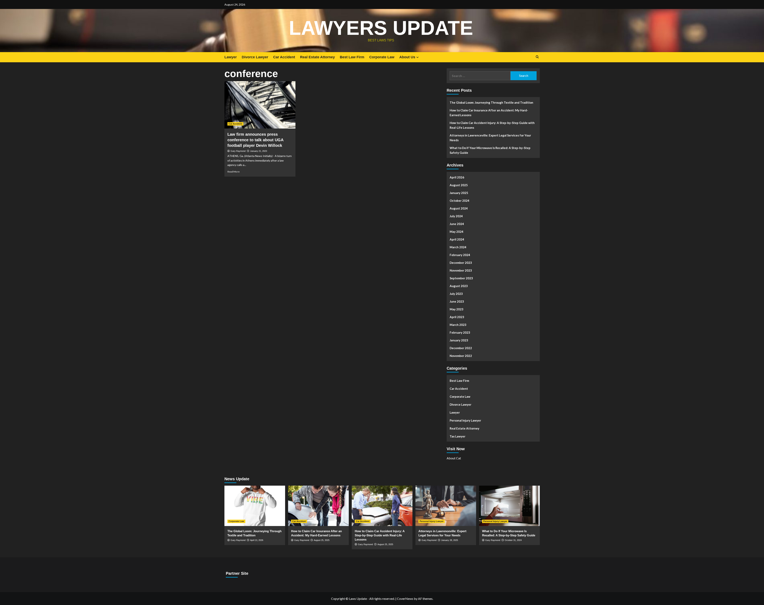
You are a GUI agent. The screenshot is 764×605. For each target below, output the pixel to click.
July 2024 (456, 216)
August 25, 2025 (321, 540)
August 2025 (459, 185)
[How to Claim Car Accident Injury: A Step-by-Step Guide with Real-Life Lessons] (382, 506)
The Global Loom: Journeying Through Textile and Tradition (491, 102)
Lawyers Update (381, 28)
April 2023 (457, 317)
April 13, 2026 (256, 540)
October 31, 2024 (513, 540)
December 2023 (461, 262)
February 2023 (460, 332)
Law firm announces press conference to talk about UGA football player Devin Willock (255, 140)
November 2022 (461, 356)
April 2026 (457, 177)
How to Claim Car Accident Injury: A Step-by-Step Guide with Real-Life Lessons (492, 125)
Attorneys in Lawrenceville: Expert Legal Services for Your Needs (490, 137)
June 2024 (457, 224)
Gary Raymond (238, 151)
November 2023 (461, 270)
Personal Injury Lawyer (465, 420)
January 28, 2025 (449, 540)
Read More (233, 171)
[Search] (537, 57)
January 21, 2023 (258, 151)
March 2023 (458, 324)
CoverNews (405, 598)
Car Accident (284, 57)
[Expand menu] (417, 57)
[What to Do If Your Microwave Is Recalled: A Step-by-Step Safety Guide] (509, 506)
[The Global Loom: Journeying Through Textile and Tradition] (254, 506)
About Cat (454, 458)
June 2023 (457, 301)
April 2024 (457, 239)
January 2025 (459, 193)
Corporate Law (381, 57)
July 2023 (456, 293)
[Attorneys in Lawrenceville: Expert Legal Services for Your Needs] (445, 506)
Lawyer (230, 57)
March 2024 (458, 247)
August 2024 (459, 208)
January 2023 (459, 340)
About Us (407, 57)
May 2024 (456, 231)
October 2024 (459, 200)
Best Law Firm (352, 57)
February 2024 (460, 255)
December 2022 (461, 348)
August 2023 (459, 286)
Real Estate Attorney (317, 57)
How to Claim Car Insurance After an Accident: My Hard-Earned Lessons (489, 112)
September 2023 (461, 278)
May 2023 (456, 309)
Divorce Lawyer (255, 57)
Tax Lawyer (457, 436)
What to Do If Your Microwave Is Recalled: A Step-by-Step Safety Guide (490, 150)
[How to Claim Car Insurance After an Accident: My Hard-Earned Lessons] (318, 506)
